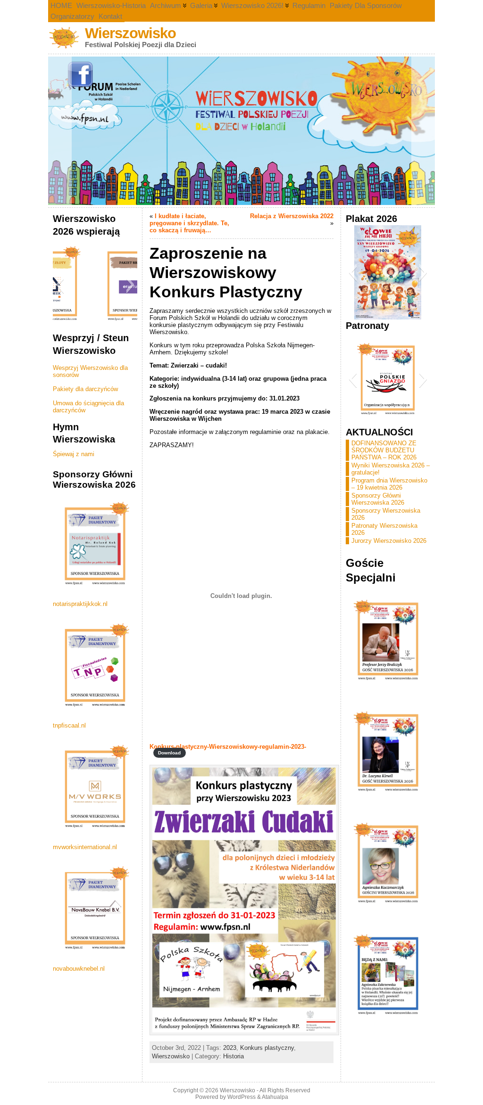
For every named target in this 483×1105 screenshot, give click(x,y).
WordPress (241, 1097)
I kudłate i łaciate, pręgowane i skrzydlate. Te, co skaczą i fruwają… (189, 223)
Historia (233, 1056)
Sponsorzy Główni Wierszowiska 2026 (377, 499)
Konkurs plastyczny (267, 1047)
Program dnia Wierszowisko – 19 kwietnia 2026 (389, 484)
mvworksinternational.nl (85, 847)
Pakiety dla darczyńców (85, 389)
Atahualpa (275, 1097)
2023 (229, 1047)
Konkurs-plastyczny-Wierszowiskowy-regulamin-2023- (228, 746)
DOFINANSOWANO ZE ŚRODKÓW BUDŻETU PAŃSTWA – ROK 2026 (383, 450)
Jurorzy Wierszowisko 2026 (388, 540)
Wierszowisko (130, 33)
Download (169, 752)
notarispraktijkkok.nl (80, 603)
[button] (59, 284)
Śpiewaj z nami (73, 454)
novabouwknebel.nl (79, 968)
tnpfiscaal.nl (69, 725)
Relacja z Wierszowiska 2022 (291, 216)
